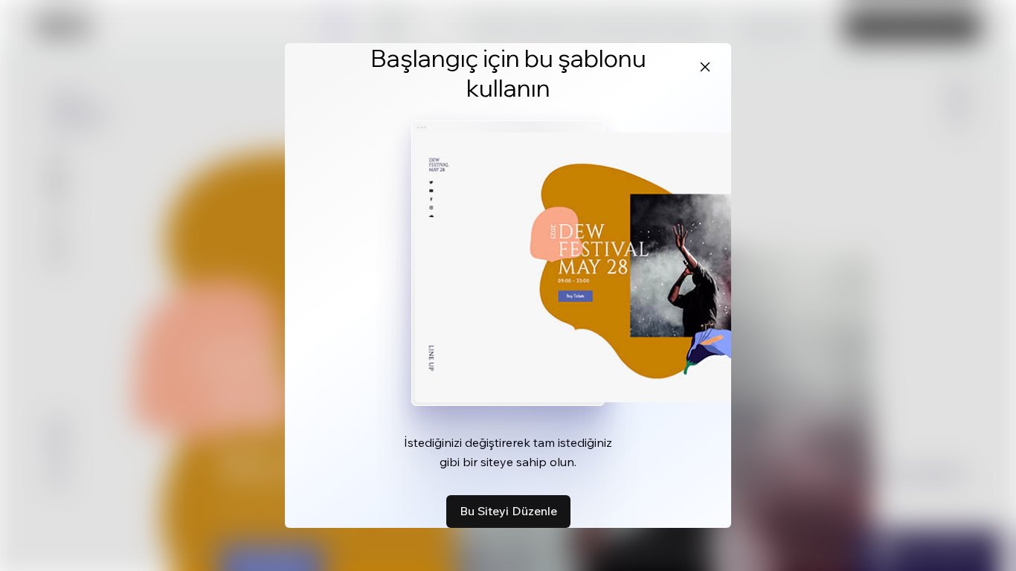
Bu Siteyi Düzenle (508, 510)
